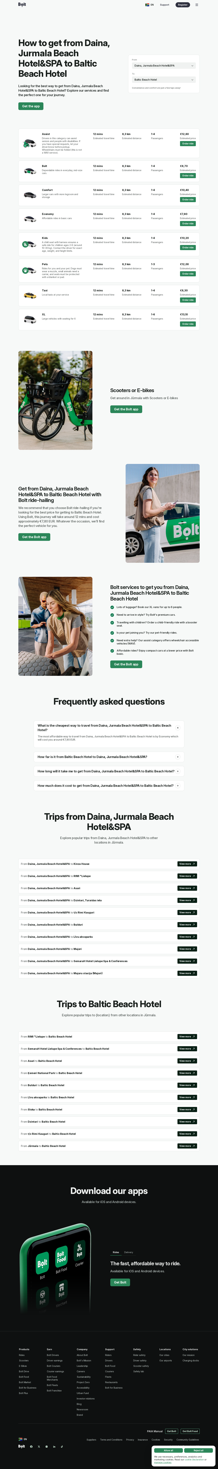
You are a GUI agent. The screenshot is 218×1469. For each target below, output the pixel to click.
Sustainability (84, 1376)
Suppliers (91, 1439)
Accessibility (83, 1387)
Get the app (31, 106)
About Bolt (82, 1355)
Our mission (189, 1355)
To (133, 74)
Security (168, 1439)
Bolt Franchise (54, 1390)
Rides (22, 1355)
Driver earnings (55, 1360)
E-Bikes (23, 1366)
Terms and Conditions (111, 1439)
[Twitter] (38, 1446)
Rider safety (139, 1355)
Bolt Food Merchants (52, 1378)
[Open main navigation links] (197, 5)
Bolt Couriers (53, 1366)
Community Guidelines (188, 1439)
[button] (177, 727)
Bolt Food (24, 1376)
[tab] (116, 1252)
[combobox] (164, 65)
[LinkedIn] (54, 1446)
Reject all (198, 1450)
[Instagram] (46, 1446)
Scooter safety (141, 1366)
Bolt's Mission (84, 1360)
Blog (79, 1404)
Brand (80, 1415)
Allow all (168, 1450)
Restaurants (111, 1382)
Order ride (188, 143)
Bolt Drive (24, 1371)
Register (183, 4)
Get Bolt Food (190, 1431)
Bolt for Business (27, 1387)
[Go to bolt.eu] (22, 5)
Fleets (108, 1376)
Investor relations (86, 1398)
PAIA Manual (155, 1431)
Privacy (130, 1439)
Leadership (82, 1366)
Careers (81, 1371)
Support (164, 4)
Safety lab (138, 1371)
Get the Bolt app (126, 409)
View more (185, 863)
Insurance (143, 1439)
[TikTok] (61, 1446)
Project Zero (83, 1382)
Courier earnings (55, 1371)
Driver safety (140, 1360)
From (134, 60)
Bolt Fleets (52, 1385)
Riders (108, 1355)
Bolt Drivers (53, 1355)
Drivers (108, 1360)
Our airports (165, 1360)
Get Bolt (120, 1282)
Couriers (109, 1371)
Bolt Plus (23, 1393)
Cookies (156, 1439)
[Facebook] (31, 1446)
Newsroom (82, 1409)
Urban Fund (83, 1393)
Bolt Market (25, 1382)
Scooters (24, 1360)
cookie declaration (194, 1459)
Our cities (164, 1355)
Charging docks (191, 1360)
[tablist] (123, 1252)
